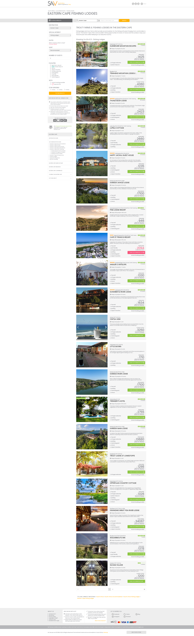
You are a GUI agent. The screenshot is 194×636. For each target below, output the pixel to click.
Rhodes (112, 71)
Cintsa (111, 317)
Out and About (53, 178)
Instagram (116, 616)
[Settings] (138, 4)
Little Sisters (115, 346)
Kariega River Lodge (119, 374)
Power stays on (59, 66)
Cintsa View (115, 319)
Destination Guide (53, 138)
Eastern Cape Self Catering (57, 149)
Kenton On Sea (114, 180)
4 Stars (60, 89)
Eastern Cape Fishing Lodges (85, 598)
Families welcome (56, 71)
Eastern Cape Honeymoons (57, 155)
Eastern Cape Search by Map (56, 163)
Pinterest (128, 616)
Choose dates (53, 44)
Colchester (118, 153)
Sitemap (106, 632)
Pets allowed (55, 75)
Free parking (55, 72)
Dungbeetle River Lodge (120, 292)
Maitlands (117, 98)
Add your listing (136, 632)
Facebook (116, 614)
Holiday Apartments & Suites (58, 150)
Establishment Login (54, 620)
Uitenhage (112, 44)
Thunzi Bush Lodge (118, 100)
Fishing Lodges (70, 11)
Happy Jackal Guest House (122, 155)
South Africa (51, 11)
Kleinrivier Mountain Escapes (123, 46)
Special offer (57, 84)
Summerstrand (114, 208)
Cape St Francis (118, 235)
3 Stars (53, 89)
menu (142, 4)
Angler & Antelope (118, 264)
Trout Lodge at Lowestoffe (122, 456)
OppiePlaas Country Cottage (123, 483)
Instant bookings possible (58, 82)
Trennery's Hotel (117, 401)
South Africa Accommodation (113, 597)
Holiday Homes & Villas (56, 153)
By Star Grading (54, 159)
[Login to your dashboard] (136, 4)
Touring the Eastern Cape (55, 174)
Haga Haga (113, 481)
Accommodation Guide (55, 142)
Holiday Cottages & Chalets (58, 152)
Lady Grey (112, 126)
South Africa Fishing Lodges (132, 597)
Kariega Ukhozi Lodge (119, 182)
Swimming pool (56, 77)
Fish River (112, 508)
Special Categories (55, 158)
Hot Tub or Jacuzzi (56, 65)
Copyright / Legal (53, 618)
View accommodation (136, 62)
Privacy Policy (52, 616)
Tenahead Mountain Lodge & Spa (124, 73)
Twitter (128, 614)
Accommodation (60, 11)
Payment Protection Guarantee (64, 126)
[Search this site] (133, 4)
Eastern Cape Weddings (55, 166)
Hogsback (112, 454)
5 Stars (67, 89)
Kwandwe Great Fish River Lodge (124, 510)
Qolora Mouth (113, 399)
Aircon (53, 68)
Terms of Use (52, 619)
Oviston (112, 563)
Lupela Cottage (117, 128)
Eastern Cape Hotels (55, 145)
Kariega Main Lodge (119, 428)
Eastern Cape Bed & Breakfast (57, 147)
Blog (139, 614)
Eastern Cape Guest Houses (57, 146)
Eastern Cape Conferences (55, 170)
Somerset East (118, 262)
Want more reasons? (100, 620)
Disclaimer (51, 615)
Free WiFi (54, 74)
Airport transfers (56, 69)
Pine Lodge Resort (118, 210)
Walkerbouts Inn (117, 537)
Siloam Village (116, 565)
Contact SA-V (52, 614)
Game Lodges (53, 156)
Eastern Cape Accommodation (58, 143)
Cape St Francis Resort (120, 237)
